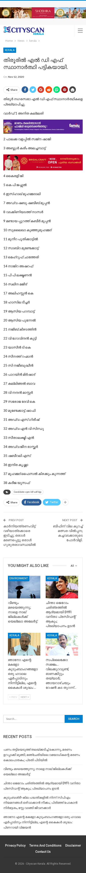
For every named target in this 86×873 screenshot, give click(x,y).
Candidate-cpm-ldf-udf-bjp (27, 492)
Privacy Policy (15, 845)
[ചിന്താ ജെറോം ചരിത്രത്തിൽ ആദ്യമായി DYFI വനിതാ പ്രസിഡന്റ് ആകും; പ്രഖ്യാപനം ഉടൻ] (62, 587)
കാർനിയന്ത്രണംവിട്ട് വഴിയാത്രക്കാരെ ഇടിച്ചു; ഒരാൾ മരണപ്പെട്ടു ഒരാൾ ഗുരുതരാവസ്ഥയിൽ (19, 535)
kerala (10, 50)
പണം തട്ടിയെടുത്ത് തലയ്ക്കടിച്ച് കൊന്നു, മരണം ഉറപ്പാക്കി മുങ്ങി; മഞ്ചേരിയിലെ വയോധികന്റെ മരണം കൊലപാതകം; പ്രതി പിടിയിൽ (41, 755)
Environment (18, 578)
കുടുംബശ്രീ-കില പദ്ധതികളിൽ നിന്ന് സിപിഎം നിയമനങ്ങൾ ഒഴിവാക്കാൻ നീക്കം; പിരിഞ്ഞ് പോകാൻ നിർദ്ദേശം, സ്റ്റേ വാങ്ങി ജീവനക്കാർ (40, 803)
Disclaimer (73, 845)
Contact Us (43, 851)
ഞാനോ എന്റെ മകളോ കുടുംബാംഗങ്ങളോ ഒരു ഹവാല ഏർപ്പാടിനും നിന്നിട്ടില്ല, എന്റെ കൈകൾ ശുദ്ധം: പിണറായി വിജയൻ (42, 822)
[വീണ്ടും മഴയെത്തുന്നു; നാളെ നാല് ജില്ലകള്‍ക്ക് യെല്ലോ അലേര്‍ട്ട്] (24, 587)
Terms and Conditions (45, 845)
